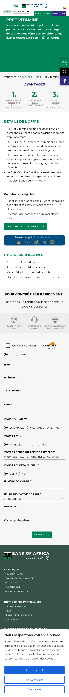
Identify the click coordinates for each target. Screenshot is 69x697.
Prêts (36, 77)
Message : (11, 506)
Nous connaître (14, 574)
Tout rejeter (34, 689)
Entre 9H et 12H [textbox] (13, 499)
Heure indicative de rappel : (24, 496)
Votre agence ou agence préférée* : (31, 454)
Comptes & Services (15, 606)
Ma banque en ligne (42, 13)
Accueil (25, 77)
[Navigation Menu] (15, 5)
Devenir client (59, 13)
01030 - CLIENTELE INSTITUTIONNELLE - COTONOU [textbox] (31, 456)
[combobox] (34, 456)
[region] (34, 663)
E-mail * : (10, 404)
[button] (25, 226)
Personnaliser (34, 679)
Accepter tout (34, 670)
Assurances (12, 619)
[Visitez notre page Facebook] (64, 80)
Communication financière (20, 578)
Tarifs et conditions (16, 591)
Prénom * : (11, 377)
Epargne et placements (18, 615)
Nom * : (8, 365)
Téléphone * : (13, 390)
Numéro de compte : (18, 481)
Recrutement (12, 587)
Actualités (11, 582)
